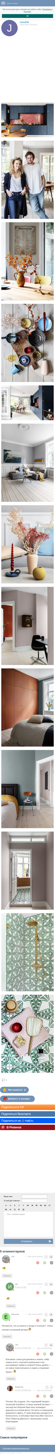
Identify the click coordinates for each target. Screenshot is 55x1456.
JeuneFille (24, 22)
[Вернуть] (10, 1205)
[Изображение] (45, 1205)
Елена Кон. (15, 1314)
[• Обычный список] (28, 1205)
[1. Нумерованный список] (32, 1205)
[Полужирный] (15, 1205)
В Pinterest (14, 1127)
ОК (27, 16)
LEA (12, 1257)
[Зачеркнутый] (23, 1205)
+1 (51, 1257)
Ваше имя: (8, 1196)
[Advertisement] (27, 64)
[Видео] (49, 1205)
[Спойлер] (15, 1209)
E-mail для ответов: (12, 1201)
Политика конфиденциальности (16, 1448)
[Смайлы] (23, 1209)
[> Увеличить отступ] (41, 1205)
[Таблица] (6, 1209)
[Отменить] (6, 1205)
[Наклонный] (19, 1205)
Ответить (7, 1276)
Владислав (19, 1387)
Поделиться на (17, 1120)
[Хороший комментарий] (44, 1262)
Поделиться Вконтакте (16, 1114)
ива (16, 1284)
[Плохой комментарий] (37, 1262)
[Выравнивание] (19, 1209)
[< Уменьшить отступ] (36, 1205)
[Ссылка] (10, 1209)
